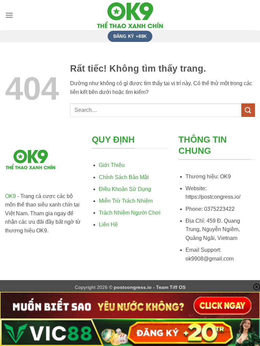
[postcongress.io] (130, 15)
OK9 (10, 196)
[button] (9, 15)
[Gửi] (248, 110)
